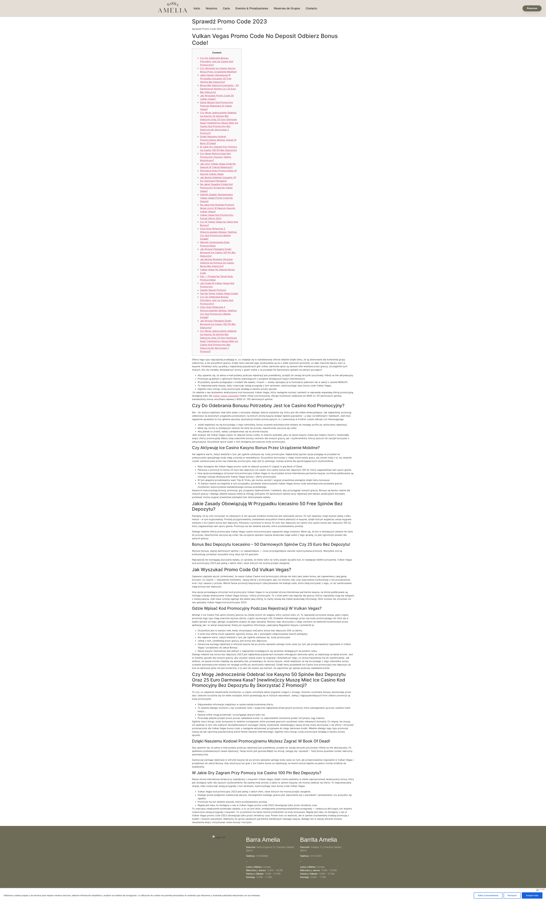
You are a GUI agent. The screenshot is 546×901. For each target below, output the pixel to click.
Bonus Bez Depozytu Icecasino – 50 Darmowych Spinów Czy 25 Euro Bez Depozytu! (219, 89)
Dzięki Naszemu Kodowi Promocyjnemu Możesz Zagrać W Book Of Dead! (218, 140)
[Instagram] (277, 887)
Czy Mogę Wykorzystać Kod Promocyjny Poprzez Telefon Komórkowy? (215, 157)
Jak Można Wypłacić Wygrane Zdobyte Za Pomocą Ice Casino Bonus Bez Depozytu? (217, 263)
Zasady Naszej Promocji (213, 290)
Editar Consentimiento (488, 895)
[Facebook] (269, 887)
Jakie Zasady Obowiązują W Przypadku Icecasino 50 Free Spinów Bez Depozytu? (215, 78)
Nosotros (211, 8)
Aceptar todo (532, 895)
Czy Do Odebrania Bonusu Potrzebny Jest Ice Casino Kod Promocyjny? (216, 61)
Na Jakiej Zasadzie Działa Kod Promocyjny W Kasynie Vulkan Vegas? (216, 187)
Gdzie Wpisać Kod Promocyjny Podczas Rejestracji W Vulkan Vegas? (216, 106)
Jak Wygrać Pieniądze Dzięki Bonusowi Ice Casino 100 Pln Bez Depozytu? (218, 252)
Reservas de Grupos (287, 8)
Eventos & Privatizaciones (251, 8)
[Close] (540, 890)
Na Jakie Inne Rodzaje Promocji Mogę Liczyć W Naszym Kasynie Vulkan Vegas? (217, 208)
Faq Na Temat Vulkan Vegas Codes (219, 293)
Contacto (311, 8)
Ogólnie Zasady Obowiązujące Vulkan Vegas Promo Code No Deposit (216, 198)
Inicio (197, 8)
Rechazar (512, 895)
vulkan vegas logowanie (226, 395)
